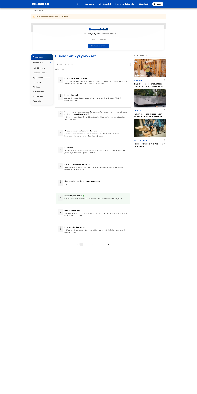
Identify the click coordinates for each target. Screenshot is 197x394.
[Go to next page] (108, 244)
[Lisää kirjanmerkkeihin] (164, 80)
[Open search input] (77, 4)
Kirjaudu (157, 4)
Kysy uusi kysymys (98, 46)
